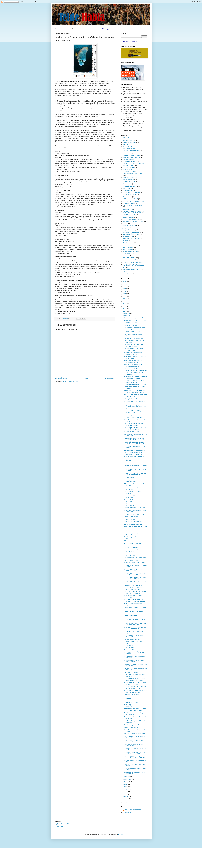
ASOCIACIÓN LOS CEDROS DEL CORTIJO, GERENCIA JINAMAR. (134, 442)
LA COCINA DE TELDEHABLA (131, 232)
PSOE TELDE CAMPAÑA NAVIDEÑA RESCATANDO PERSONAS (134, 453)
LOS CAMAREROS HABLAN (131, 238)
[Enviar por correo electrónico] (77, 319)
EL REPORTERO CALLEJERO (131, 192)
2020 (124, 296)
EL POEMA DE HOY (128, 190)
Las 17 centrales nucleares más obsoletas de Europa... (133, 335)
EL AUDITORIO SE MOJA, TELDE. (134, 524)
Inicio (86, 378)
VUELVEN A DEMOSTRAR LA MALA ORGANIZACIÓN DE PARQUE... (134, 679)
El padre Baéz (127, 188)
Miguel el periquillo (128, 247)
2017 (124, 304)
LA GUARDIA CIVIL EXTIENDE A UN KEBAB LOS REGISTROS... (134, 752)
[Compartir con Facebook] (83, 319)
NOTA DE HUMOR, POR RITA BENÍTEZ (135, 456)
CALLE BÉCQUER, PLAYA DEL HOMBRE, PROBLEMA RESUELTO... (135, 369)
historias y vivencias (128, 217)
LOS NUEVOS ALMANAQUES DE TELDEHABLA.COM (134, 373)
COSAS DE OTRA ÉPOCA (130, 161)
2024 (124, 286)
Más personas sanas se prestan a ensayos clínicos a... (133, 353)
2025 (124, 284)
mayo (126, 789)
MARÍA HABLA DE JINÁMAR (131, 245)
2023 (124, 289)
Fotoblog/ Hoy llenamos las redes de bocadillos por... (134, 646)
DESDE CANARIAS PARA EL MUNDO (133, 174)
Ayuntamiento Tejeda (130, 519)
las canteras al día (128, 236)
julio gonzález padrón (129, 230)
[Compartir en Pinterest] (85, 319)
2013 (124, 802)
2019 (124, 299)
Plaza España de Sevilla (131, 560)
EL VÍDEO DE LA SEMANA (130, 199)
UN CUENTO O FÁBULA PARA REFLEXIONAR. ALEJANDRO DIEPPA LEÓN (133, 266)
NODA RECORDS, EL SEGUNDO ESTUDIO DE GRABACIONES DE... (135, 600)
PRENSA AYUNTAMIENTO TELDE (134, 417)
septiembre (127, 779)
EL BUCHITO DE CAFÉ (129, 182)
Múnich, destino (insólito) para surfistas (135, 399)
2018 (124, 301)
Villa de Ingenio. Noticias (131, 463)
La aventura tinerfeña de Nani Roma (134, 507)
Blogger (120, 834)
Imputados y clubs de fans (131, 431)
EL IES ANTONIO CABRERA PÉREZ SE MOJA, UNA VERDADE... (135, 377)
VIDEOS (125, 271)
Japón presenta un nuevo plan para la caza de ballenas (135, 661)
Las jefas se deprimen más (132, 639)
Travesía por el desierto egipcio (133, 650)
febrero (126, 796)
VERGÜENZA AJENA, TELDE (132, 332)
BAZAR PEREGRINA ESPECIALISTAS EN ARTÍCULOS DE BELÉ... (135, 428)
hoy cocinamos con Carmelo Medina (133, 221)
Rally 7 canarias (127, 253)
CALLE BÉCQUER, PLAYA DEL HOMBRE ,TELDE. (133, 569)
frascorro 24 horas (128, 209)
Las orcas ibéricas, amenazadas (133, 338)
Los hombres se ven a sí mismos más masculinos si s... (135, 328)
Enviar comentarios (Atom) (70, 381)
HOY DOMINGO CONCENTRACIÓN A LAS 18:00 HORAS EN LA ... (135, 624)
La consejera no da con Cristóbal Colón (135, 450)
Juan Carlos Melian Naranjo (133, 809)
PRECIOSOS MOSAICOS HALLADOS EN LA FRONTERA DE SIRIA (135, 709)
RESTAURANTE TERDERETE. (133, 585)
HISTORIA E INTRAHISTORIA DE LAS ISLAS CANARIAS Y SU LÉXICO (133, 211)
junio (126, 786)
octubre (126, 776)
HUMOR (125, 223)
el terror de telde (127, 197)
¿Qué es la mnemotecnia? (131, 672)
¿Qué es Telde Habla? (62, 824)
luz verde (125, 240)
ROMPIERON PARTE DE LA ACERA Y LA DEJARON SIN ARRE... (135, 687)
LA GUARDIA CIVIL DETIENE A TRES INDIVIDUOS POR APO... (135, 424)
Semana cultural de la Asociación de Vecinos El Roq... (134, 488)
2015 (124, 308)
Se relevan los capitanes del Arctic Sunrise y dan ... (134, 745)
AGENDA (125, 144)
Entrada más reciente (61, 378)
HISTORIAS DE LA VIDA (129, 215)
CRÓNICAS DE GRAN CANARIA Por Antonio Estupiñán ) (133, 164)
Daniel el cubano (127, 169)
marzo (126, 794)
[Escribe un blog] (79, 319)
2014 (124, 311)
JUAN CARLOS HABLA (129, 225)
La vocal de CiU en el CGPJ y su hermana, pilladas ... (133, 411)
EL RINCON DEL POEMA (130, 194)
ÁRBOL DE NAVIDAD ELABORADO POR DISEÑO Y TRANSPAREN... (134, 391)
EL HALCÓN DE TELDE (129, 186)
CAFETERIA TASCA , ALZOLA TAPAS (134, 734)
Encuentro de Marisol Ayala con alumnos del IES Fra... (133, 361)
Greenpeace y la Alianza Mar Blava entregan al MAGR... (134, 381)
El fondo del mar (127, 184)
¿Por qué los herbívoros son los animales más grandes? (133, 365)
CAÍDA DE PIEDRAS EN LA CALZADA (135, 384)
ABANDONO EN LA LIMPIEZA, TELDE (135, 320)
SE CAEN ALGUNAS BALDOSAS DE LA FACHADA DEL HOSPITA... (135, 691)
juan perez (126, 228)
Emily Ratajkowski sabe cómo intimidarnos (132, 705)
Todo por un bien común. (130, 260)
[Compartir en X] (81, 319)
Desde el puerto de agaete (130, 177)
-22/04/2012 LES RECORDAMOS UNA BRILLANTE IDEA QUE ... (135, 628)
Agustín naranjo (127, 146)
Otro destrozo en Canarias (131, 325)
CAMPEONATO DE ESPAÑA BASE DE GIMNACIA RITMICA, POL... (135, 592)
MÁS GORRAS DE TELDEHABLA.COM (135, 526)
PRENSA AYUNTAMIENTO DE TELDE (135, 514)
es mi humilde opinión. (129, 203)
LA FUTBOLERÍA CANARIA (130, 234)
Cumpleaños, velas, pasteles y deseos (135, 318)
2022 (124, 291)
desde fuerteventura (128, 179)
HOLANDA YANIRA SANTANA (131, 219)
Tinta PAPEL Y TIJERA (129, 258)
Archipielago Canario (129, 148)
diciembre (127, 313)
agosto (126, 781)
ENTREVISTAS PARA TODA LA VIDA (133, 201)
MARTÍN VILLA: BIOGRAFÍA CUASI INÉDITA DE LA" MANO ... (134, 701)
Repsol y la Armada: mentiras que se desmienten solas (134, 554)
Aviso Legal (59, 826)
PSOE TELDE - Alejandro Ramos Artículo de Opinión (133, 741)
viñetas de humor (127, 274)
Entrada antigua (109, 378)
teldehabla (128, 812)
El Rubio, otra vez (129, 477)
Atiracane (127, 541)
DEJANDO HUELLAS (129, 171)
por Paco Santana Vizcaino (130, 251)
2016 (124, 306)
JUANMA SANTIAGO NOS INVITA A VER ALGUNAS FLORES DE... (135, 395)
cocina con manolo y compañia (131, 157)
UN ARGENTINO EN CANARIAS (132, 262)
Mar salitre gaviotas (128, 243)
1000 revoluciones (128, 138)
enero (126, 799)
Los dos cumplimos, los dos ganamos (135, 558)
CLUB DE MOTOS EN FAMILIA (131, 155)
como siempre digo (128, 159)
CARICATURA (127, 153)
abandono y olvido (128, 140)
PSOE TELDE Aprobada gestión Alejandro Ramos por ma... (133, 544)
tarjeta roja (126, 256)
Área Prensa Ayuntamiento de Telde (134, 563)
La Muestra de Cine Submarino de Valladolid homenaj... (134, 345)
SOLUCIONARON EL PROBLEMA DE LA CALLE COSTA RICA (135, 573)
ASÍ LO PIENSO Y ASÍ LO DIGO (131, 151)
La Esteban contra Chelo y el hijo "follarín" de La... (133, 349)
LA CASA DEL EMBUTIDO (131, 547)
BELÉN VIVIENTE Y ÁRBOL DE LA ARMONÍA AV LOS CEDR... (134, 588)
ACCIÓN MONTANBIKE (129, 142)
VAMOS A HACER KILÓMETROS (132, 269)
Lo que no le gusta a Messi (132, 694)
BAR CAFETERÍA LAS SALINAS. (133, 521)
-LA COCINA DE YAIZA (130, 323)
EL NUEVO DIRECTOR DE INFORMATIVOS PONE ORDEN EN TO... (135, 407)
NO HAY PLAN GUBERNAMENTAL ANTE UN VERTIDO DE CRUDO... (134, 438)
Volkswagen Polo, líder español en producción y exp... (134, 480)
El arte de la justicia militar (131, 415)
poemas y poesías (128, 249)
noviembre (127, 316)
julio (125, 784)
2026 (124, 281)
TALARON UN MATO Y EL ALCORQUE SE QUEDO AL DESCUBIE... (135, 683)
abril (125, 791)
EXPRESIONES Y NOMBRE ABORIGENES (135, 205)
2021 (124, 294)
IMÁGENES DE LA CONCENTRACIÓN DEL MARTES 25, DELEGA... (135, 474)
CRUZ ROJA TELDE (128, 167)
